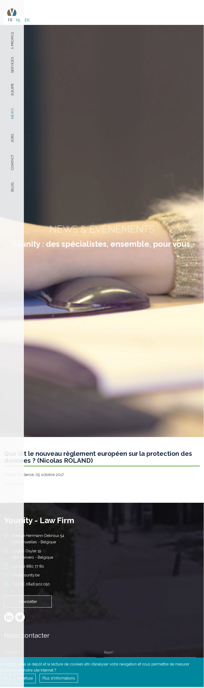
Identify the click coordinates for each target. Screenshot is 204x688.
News (12, 113)
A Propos (12, 40)
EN (27, 20)
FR (10, 20)
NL (18, 20)
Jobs (12, 138)
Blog (12, 187)
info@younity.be (26, 575)
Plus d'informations (58, 678)
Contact (12, 162)
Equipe (12, 89)
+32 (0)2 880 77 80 (28, 566)
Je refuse (25, 678)
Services (12, 65)
